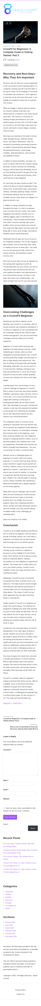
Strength (8, 903)
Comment (7, 750)
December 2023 (11, 936)
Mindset (8, 894)
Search (5, 824)
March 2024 (9, 928)
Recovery (8, 900)
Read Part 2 (18, 703)
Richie (17, 60)
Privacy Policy (20, 990)
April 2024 (9, 925)
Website (6, 799)
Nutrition (8, 897)
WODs (19, 46)
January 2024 (10, 933)
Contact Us (20, 994)
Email (6, 790)
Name (6, 780)
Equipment (9, 892)
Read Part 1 (7, 703)
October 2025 (10, 922)
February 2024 (10, 931)
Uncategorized (10, 906)
